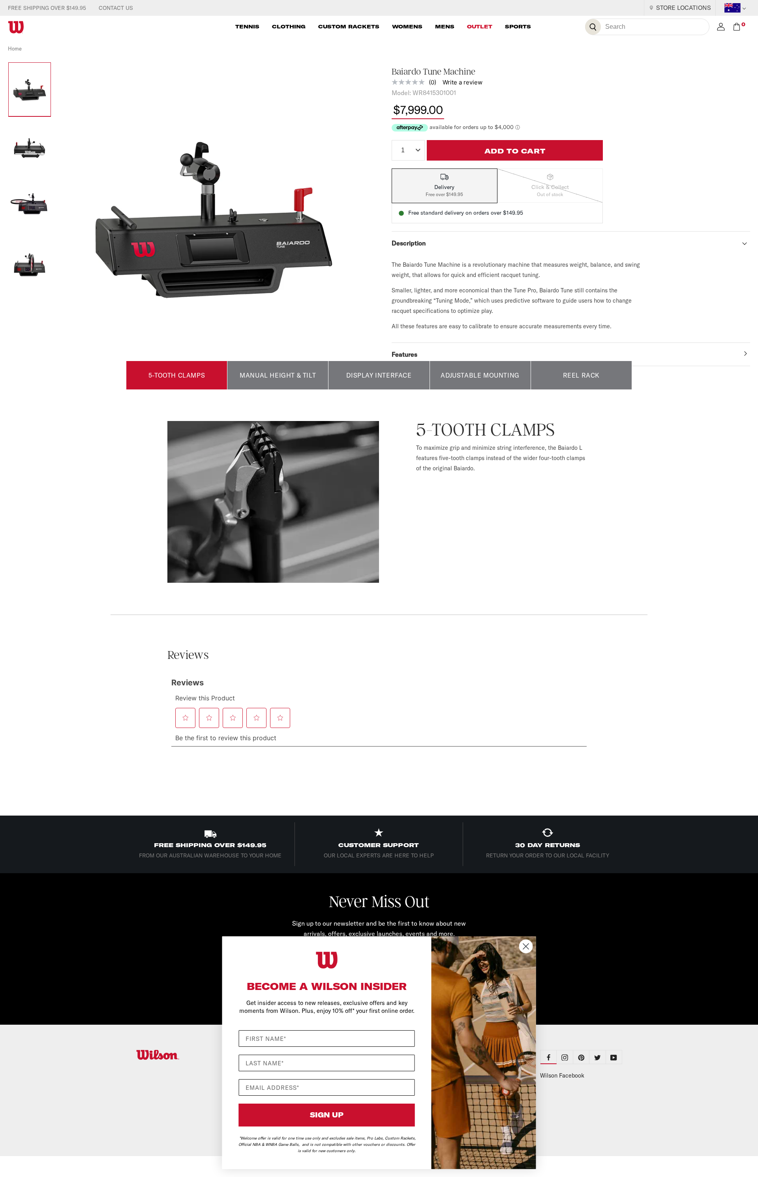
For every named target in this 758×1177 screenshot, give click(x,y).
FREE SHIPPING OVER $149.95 (47, 7)
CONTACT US (116, 7)
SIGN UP (326, 1114)
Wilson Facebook (562, 1075)
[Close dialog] (526, 946)
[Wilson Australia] (177, 1055)
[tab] (444, 185)
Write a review (462, 82)
